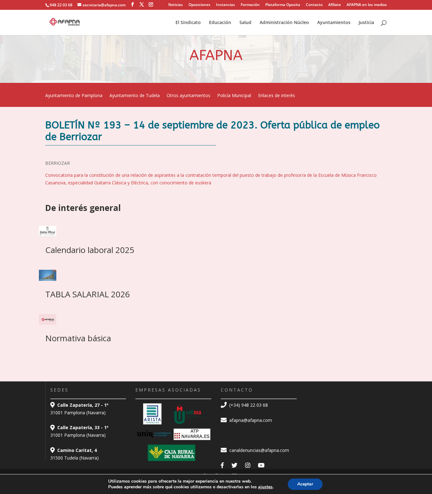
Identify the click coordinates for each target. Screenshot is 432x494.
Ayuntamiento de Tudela (134, 95)
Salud (245, 22)
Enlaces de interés (276, 95)
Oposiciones (199, 5)
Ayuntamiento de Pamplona (73, 95)
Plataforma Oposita (282, 5)
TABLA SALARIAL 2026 (87, 294)
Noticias (175, 5)
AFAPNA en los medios (367, 5)
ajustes (265, 487)
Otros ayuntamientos (188, 95)
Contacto (314, 5)
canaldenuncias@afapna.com (258, 450)
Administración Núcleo (284, 22)
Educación (220, 22)
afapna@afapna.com (250, 420)
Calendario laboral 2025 (89, 250)
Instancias (225, 5)
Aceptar (305, 484)
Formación (250, 5)
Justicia (366, 22)
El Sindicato (188, 22)
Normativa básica (78, 338)
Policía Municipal (234, 95)
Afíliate (334, 5)
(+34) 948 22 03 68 (248, 405)
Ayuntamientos (333, 22)
